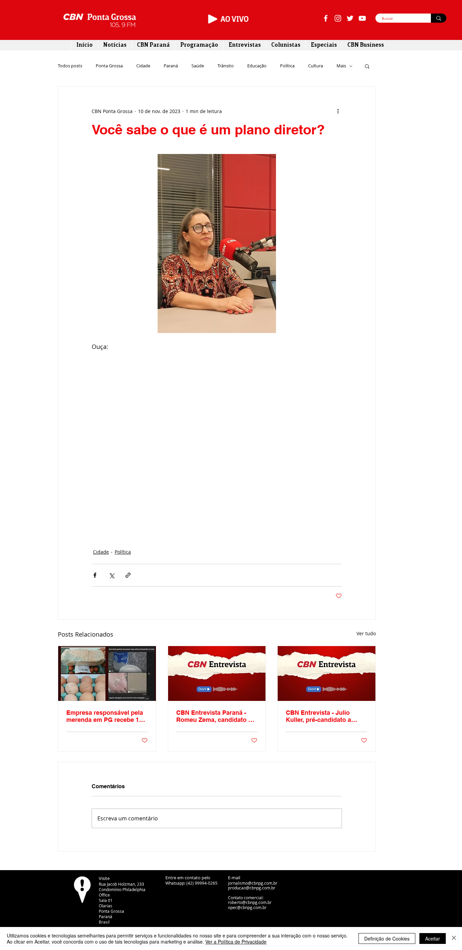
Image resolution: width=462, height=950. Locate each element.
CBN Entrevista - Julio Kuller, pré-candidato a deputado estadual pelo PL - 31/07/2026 (326, 716)
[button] (367, 66)
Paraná (171, 66)
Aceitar (432, 938)
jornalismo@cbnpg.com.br (252, 883)
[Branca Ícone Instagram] (337, 18)
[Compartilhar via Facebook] (95, 575)
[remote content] (217, 436)
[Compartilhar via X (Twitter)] (111, 575)
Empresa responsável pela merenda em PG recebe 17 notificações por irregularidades (104, 716)
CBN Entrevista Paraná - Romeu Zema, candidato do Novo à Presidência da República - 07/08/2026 (216, 716)
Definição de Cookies (387, 938)
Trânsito (225, 66)
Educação (257, 66)
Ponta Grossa (109, 66)
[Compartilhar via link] (128, 575)
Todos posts (70, 66)
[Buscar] (438, 18)
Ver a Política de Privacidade (236, 941)
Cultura (315, 66)
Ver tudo (366, 633)
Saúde (197, 66)
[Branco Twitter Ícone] (350, 18)
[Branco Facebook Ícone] (325, 18)
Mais (341, 66)
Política (287, 66)
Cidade (143, 66)
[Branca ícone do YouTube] (362, 18)
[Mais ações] (338, 111)
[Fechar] (454, 938)
